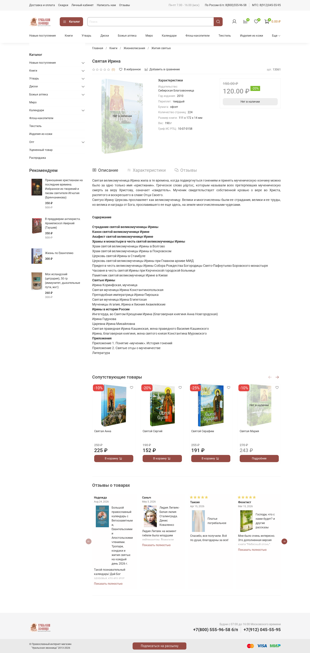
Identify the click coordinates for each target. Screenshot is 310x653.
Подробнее (259, 458)
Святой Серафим (202, 431)
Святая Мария (249, 431)
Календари (169, 35)
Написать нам (106, 5)
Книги (69, 35)
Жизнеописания (134, 48)
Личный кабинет (82, 5)
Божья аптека (127, 35)
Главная (97, 48)
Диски (104, 35)
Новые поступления (42, 35)
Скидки (63, 5)
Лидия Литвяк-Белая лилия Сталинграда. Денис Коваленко (169, 516)
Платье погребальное (217, 521)
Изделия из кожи (251, 35)
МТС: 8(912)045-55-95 (266, 5)
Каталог (74, 21)
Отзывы (124, 5)
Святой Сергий (152, 431)
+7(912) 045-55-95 (262, 629)
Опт (31, 142)
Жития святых (161, 48)
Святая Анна (102, 431)
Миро (149, 35)
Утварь (86, 35)
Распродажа (37, 157)
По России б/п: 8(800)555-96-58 (225, 5)
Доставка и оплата (42, 5)
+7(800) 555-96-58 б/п (215, 629)
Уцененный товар (41, 150)
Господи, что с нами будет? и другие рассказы (265, 521)
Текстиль (225, 35)
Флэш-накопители (197, 35)
